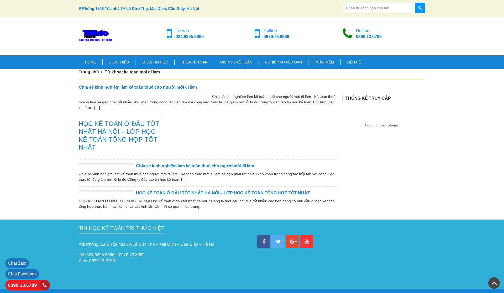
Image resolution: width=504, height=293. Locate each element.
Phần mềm (324, 62)
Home (90, 62)
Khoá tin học (154, 62)
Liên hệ (354, 62)
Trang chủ (89, 72)
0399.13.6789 (369, 36)
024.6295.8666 (190, 36)
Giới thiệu (119, 62)
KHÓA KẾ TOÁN (194, 62)
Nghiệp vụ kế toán (283, 62)
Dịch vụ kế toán (236, 62)
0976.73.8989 (276, 36)
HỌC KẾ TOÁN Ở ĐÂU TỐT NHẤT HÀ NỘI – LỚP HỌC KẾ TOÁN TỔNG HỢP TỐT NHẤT (223, 193)
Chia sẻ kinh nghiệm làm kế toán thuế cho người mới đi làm (138, 87)
